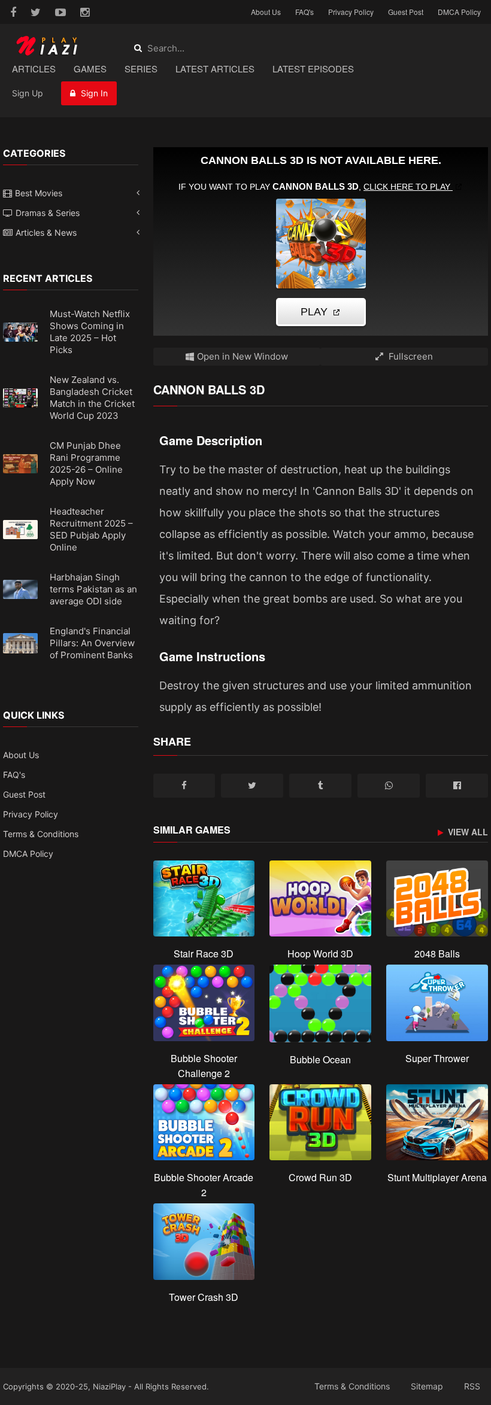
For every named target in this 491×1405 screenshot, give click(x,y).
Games (90, 68)
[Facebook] (184, 786)
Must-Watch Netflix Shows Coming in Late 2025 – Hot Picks (90, 331)
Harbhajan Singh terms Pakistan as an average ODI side (93, 589)
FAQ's (304, 12)
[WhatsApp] (388, 786)
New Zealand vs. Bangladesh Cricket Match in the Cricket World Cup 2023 (92, 397)
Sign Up (27, 93)
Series (141, 68)
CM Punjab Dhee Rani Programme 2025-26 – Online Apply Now (86, 463)
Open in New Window (242, 356)
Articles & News (46, 232)
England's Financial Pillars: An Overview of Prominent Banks (92, 643)
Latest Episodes (313, 68)
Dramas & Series (48, 213)
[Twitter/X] (252, 786)
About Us (266, 12)
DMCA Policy (459, 12)
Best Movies (38, 193)
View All (466, 832)
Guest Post (405, 12)
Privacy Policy (351, 12)
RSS (472, 1386)
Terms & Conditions (40, 834)
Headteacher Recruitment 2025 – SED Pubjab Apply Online (91, 529)
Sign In (93, 93)
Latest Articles (214, 68)
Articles (34, 68)
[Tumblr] (320, 786)
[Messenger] (457, 786)
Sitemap (427, 1386)
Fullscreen (409, 356)
